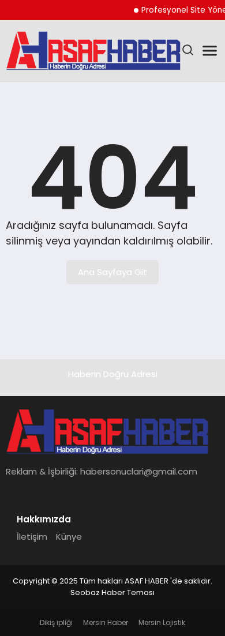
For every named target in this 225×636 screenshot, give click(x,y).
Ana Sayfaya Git (112, 272)
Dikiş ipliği (56, 622)
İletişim (32, 536)
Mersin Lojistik (161, 622)
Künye (69, 536)
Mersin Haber (105, 622)
